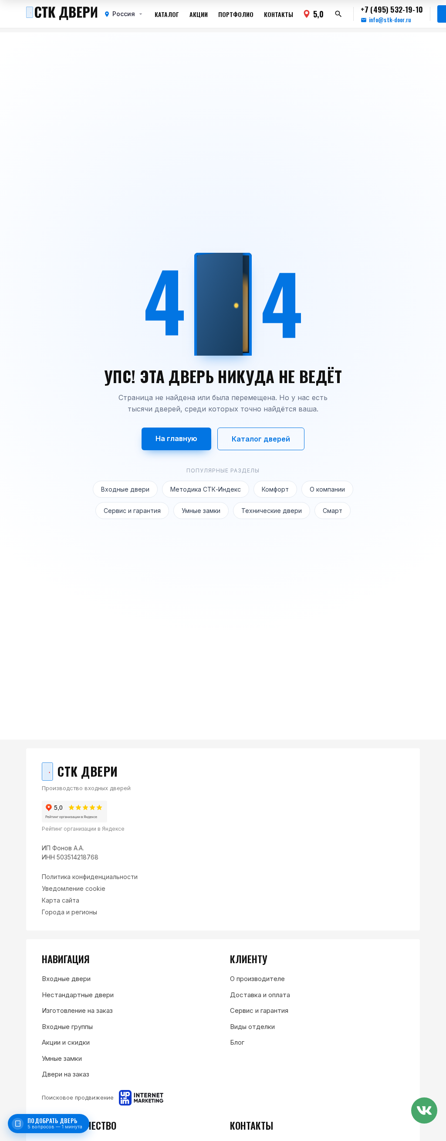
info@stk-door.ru (390, 20)
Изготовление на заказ (77, 1010)
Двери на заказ (65, 1074)
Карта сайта (60, 900)
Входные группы (67, 1026)
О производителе (257, 979)
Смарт (332, 510)
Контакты (278, 14)
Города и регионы (69, 912)
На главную (176, 438)
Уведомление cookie (73, 888)
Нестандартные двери (78, 995)
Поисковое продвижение (78, 1097)
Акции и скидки (66, 1042)
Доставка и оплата (260, 995)
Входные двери (125, 489)
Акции (198, 14)
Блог (237, 1042)
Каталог (167, 14)
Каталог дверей (261, 439)
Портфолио (235, 14)
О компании (327, 489)
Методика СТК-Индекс (205, 489)
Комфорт (275, 489)
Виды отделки (252, 1026)
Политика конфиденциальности (90, 876)
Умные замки (201, 510)
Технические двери (271, 510)
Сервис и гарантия (132, 510)
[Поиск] (338, 14)
